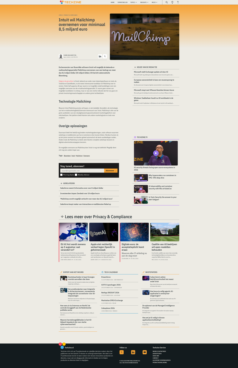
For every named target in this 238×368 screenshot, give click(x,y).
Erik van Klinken (66, 259)
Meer (154, 2)
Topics (132, 2)
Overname (86, 156)
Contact (156, 358)
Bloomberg (67, 156)
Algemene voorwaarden (161, 360)
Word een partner (159, 351)
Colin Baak (125, 258)
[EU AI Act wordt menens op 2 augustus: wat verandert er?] (73, 232)
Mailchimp (79, 156)
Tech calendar (111, 272)
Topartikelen (122, 2)
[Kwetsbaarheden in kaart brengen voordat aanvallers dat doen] (63, 280)
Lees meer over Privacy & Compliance (98, 216)
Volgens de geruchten (66, 81)
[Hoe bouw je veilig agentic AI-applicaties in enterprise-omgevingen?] (145, 295)
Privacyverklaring (160, 362)
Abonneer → (111, 171)
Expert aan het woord (73, 272)
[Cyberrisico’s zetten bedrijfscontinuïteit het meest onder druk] (145, 281)
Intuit (73, 156)
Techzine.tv (142, 137)
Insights (143, 2)
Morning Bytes (68, 174)
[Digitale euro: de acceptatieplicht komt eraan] (134, 232)
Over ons (156, 356)
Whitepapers (151, 272)
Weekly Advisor (84, 174)
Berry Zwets (95, 259)
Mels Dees (155, 259)
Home (113, 2)
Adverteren (157, 353)
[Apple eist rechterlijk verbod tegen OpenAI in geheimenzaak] (103, 232)
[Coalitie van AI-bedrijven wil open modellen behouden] (164, 232)
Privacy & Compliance (71, 15)
